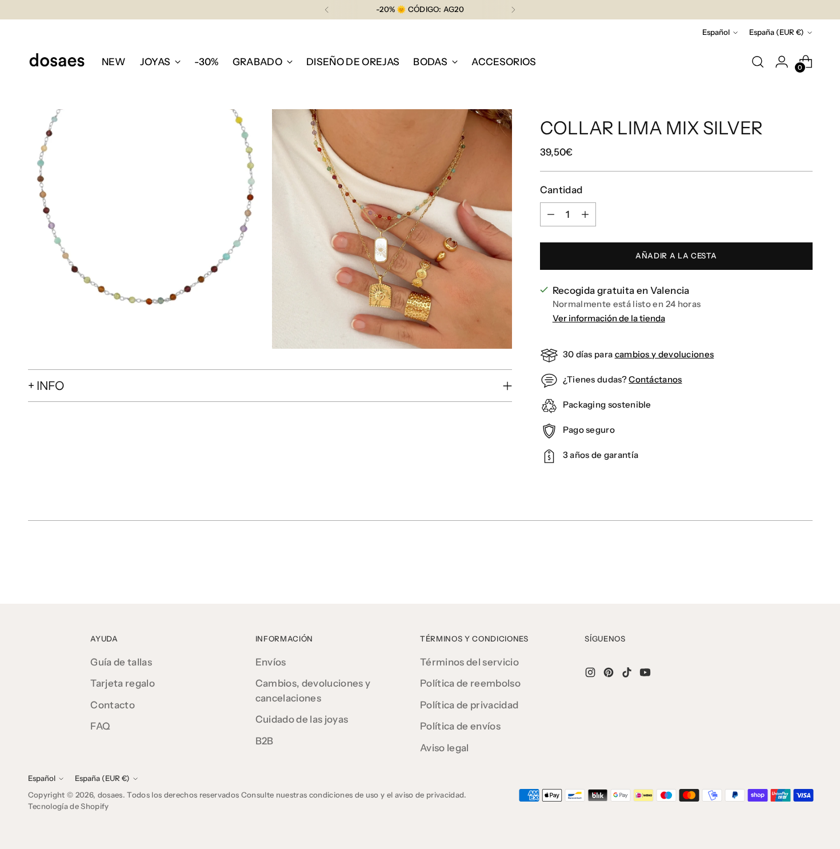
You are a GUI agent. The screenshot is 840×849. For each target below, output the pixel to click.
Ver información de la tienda (609, 318)
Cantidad (561, 190)
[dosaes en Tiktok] (628, 675)
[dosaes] (56, 62)
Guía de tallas (121, 662)
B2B (264, 741)
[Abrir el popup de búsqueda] (757, 61)
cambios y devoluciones (664, 354)
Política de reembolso (470, 683)
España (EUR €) (776, 32)
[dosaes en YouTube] (646, 675)
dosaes (110, 794)
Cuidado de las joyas (302, 719)
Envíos (270, 662)
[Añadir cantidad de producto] (585, 214)
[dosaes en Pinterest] (610, 675)
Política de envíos (460, 726)
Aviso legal (444, 748)
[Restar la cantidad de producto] (551, 214)
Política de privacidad (469, 705)
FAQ (100, 726)
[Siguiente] (513, 9)
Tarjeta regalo (122, 683)
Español (716, 32)
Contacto (112, 705)
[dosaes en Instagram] (591, 675)
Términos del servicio (469, 662)
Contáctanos (655, 379)
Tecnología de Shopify (68, 806)
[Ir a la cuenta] (781, 61)
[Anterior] (326, 9)
